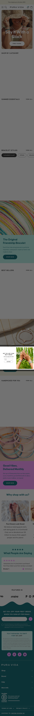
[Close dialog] (32, 348)
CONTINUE (8, 361)
